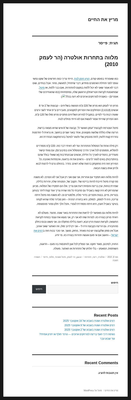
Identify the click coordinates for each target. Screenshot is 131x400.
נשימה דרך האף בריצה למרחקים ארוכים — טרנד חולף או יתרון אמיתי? (77, 334)
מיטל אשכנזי (60, 257)
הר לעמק (71, 257)
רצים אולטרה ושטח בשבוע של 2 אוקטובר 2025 (90, 329)
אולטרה (101, 257)
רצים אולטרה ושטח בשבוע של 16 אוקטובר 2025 (89, 320)
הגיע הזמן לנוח (82, 78)
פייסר (45, 257)
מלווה (51, 257)
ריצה (95, 257)
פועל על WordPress (93, 390)
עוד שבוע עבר (107, 338)
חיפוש (114, 282)
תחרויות (88, 257)
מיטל (42, 87)
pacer (79, 257)
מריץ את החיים (103, 19)
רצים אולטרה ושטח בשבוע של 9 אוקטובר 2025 (90, 325)
